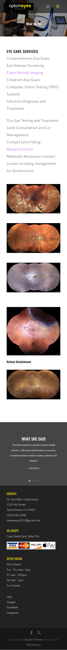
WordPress (33, 644)
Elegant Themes (33, 639)
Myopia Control (20, 149)
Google (11, 602)
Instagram (13, 612)
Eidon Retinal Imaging (25, 72)
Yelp (9, 597)
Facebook (12, 607)
